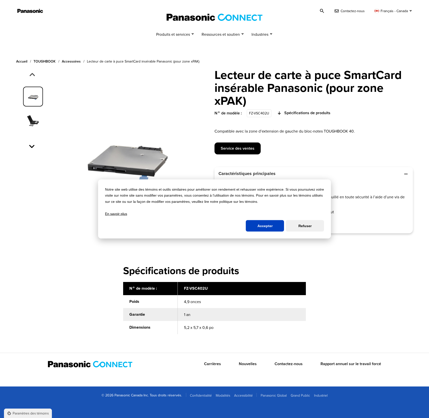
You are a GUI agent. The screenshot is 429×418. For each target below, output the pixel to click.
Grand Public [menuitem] (300, 395)
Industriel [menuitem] (321, 395)
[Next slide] (32, 146)
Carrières (212, 364)
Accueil (21, 61)
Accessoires (71, 61)
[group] (33, 96)
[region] (214, 311)
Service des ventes (237, 148)
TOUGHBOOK (45, 61)
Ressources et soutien (221, 34)
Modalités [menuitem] (223, 395)
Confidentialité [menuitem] (201, 395)
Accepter (265, 226)
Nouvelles (248, 364)
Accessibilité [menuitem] (243, 395)
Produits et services (173, 34)
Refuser (305, 226)
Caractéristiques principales (247, 173)
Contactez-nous (289, 364)
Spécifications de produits (307, 113)
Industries (259, 34)
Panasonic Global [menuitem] (274, 395)
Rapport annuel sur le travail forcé (351, 364)
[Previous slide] (31, 75)
